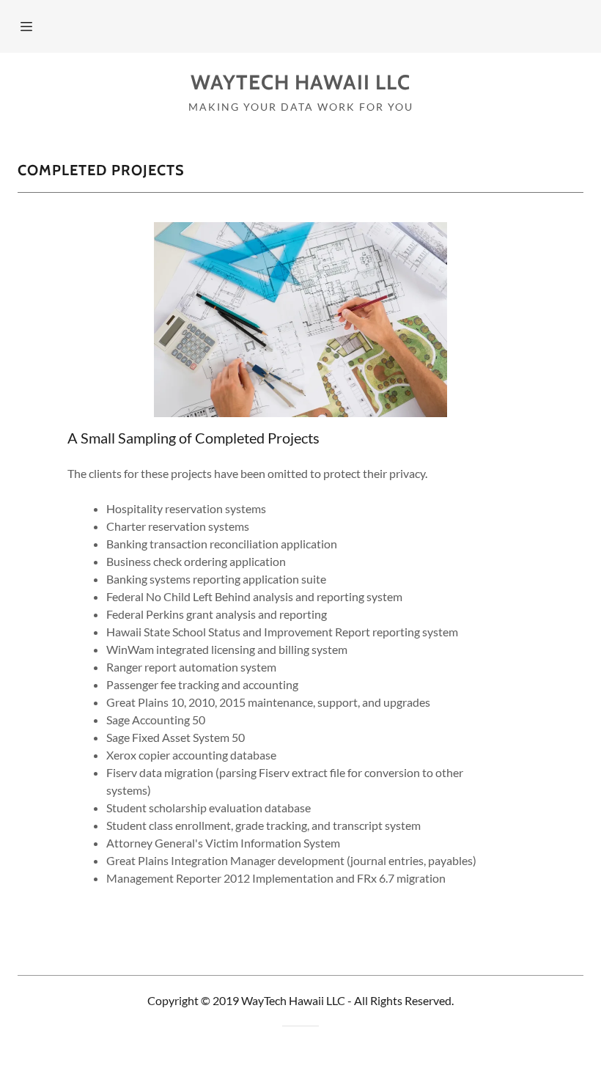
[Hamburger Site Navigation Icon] (45, 26)
